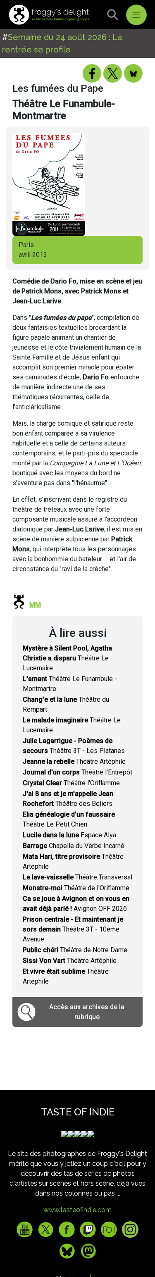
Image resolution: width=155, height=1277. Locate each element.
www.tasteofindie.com (77, 1210)
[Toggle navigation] (136, 15)
